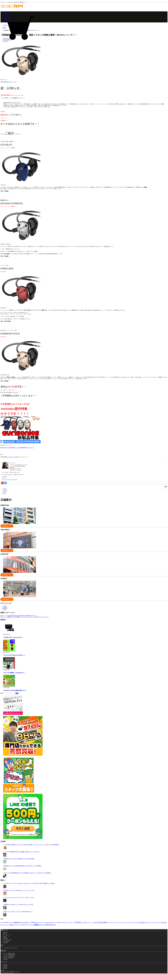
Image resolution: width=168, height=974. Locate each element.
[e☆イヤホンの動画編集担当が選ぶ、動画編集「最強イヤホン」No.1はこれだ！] (4, 854)
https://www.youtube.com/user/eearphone (9, 479)
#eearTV (2, 922)
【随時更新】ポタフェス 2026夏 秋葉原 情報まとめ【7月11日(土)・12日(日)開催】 (22, 865)
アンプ (67, 922)
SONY (59, 922)
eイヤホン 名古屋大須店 (8, 956)
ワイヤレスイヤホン (5, 924)
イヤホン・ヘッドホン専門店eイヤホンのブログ (10, 971)
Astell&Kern (6, 922)
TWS (61, 922)
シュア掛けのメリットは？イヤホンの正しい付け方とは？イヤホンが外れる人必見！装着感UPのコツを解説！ (29, 883)
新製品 (4, 16)
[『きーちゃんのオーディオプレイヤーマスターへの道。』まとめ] (4, 900)
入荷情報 (5, 17)
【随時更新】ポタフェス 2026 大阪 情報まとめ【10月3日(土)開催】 (19, 858)
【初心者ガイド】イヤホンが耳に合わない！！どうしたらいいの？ (19, 890)
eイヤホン (25, 922)
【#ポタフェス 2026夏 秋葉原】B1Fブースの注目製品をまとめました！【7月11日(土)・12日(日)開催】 (27, 872)
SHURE (52, 922)
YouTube (5, 966)
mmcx (44, 922)
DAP (21, 922)
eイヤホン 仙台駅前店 (8, 957)
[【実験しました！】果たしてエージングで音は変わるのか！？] (4, 914)
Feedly (4, 609)
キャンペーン (6, 14)
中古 (11, 924)
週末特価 (53, 924)
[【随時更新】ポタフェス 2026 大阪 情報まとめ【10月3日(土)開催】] (4, 861)
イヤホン (78, 922)
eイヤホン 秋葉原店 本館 (9, 953)
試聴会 (47, 924)
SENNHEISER (48, 922)
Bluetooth (17, 922)
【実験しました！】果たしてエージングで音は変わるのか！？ (18, 911)
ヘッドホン (141, 922)
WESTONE (64, 922)
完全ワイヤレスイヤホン (28, 924)
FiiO (38, 922)
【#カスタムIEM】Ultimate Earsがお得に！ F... (14, 655)
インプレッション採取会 (92, 922)
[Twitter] (5, 483)
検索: (2, 693)
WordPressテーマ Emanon (9, 972)
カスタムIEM (6, 20)
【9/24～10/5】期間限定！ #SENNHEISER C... (14, 672)
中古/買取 (5, 21)
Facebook (5, 607)
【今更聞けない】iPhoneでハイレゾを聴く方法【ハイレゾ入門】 (18, 904)
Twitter (4, 606)
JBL (42, 922)
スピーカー (120, 922)
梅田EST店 (43, 924)
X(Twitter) (5, 964)
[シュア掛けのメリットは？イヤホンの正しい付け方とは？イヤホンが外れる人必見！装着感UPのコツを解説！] (4, 886)
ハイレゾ (128, 922)
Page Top (2, 970)
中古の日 (14, 924)
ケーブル (116, 922)
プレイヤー (133, 922)
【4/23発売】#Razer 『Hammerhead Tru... (13, 637)
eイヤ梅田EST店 (33, 922)
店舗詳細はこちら (7, 526)
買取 (50, 924)
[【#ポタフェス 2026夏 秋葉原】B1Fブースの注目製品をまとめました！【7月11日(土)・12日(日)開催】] (4, 876)
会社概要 (5, 959)
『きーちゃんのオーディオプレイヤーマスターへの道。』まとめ (18, 897)
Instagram (5, 608)
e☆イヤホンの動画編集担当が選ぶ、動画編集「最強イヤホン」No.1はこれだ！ (21, 851)
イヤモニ (84, 922)
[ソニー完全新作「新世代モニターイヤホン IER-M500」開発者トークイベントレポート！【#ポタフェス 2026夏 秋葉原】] (4, 847)
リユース (159, 922)
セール (124, 922)
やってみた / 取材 (7, 18)
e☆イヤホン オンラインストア (10, 947)
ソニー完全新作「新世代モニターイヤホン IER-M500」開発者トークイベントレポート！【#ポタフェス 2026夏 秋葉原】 (31, 844)
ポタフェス (148, 922)
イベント (5, 13)
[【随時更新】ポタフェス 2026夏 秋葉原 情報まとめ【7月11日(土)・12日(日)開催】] (4, 868)
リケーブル (154, 922)
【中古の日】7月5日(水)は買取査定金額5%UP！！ (15, 690)
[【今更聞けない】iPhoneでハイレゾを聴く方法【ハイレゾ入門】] (4, 907)
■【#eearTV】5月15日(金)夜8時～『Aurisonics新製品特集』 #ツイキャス (17, 447)
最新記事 (5, 12)
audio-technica (11, 922)
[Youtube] (2, 483)
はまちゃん (5, 41)
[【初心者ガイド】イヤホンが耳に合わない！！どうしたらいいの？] (4, 893)
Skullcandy (55, 922)
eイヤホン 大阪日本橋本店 (9, 954)
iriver (40, 922)
